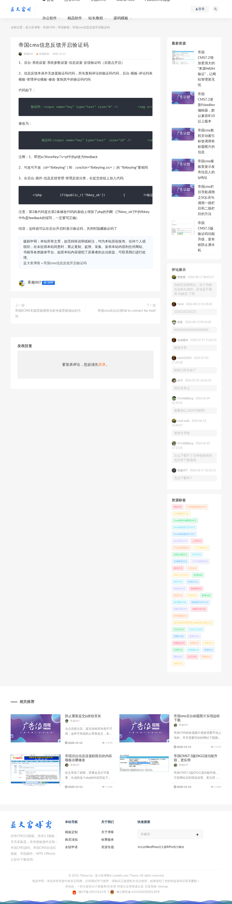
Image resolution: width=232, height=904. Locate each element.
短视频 (193, 650)
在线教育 (180, 561)
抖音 (192, 595)
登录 (102, 364)
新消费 (180, 602)
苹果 (206, 657)
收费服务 (107, 839)
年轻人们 (181, 575)
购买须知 (71, 839)
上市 (197, 541)
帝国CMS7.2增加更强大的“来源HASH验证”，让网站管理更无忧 (207, 69)
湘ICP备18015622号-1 (94, 892)
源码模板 (121, 18)
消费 (179, 636)
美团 (208, 650)
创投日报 (180, 554)
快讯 (193, 582)
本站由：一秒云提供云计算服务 (85, 886)
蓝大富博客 (32, 27)
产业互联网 (181, 548)
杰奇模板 (180, 616)
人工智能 (201, 548)
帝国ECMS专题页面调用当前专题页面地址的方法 (48, 313)
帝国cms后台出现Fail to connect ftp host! (127, 310)
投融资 (196, 589)
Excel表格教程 (184, 534)
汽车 (179, 629)
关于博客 (107, 832)
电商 (194, 643)
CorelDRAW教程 (185, 520)
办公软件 (49, 18)
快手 (178, 582)
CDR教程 (181, 514)
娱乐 (178, 568)
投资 (178, 595)
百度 (178, 650)
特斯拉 (179, 643)
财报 (178, 663)
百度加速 (151, 886)
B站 (177, 507)
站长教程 (95, 18)
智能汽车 (198, 609)
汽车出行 (195, 629)
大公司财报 (200, 561)
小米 (192, 568)
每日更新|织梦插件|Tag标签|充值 (193, 623)
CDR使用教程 (196, 507)
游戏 (194, 636)
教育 (206, 595)
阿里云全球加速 (127, 886)
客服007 (34, 282)
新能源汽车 (199, 602)
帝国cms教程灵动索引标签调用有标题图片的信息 (206, 141)
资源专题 (107, 847)
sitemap (163, 886)
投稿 (179, 589)
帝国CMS (49, 27)
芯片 (192, 657)
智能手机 (180, 609)
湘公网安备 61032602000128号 (138, 892)
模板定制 (71, 832)
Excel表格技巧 (184, 527)
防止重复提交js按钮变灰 (83, 716)
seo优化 (180, 541)
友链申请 (71, 847)
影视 (198, 575)
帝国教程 (64, 27)
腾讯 (178, 657)
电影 (208, 643)
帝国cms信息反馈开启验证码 (65, 263)
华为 (196, 554)
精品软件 (75, 18)
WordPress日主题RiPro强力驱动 (165, 847)
